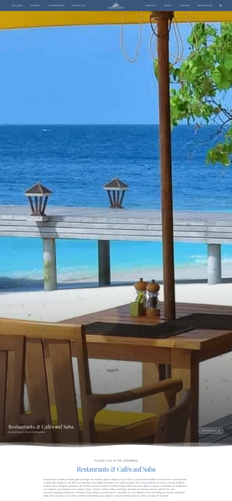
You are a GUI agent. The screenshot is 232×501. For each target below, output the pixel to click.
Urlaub (144, 482)
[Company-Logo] (116, 2)
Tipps (88, 489)
